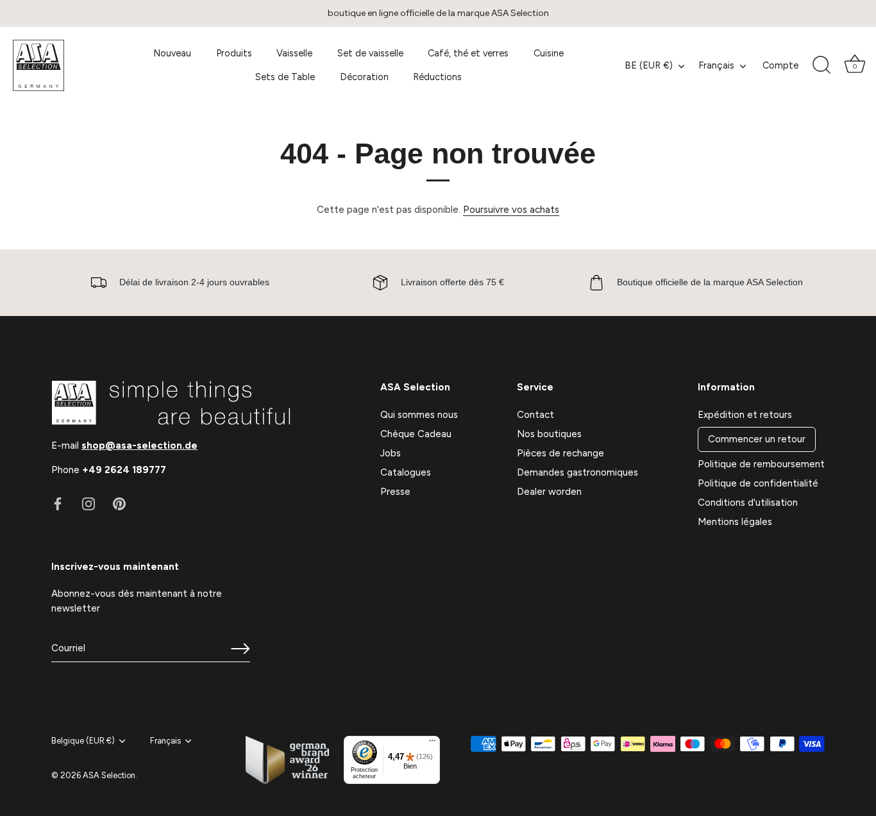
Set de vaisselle (370, 53)
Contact (535, 414)
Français (716, 65)
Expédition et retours (745, 414)
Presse (395, 491)
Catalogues (405, 472)
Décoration (364, 77)
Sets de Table (285, 77)
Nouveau (172, 53)
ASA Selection (109, 775)
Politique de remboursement (761, 464)
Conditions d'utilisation (748, 502)
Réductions (437, 77)
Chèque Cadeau (415, 434)
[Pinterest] (119, 503)
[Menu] (432, 743)
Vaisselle (294, 53)
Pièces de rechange (560, 453)
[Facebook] (57, 503)
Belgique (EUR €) (83, 740)
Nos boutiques (549, 434)
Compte (780, 65)
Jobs (390, 453)
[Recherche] (821, 65)
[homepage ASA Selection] (59, 65)
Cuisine (549, 53)
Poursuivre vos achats (511, 209)
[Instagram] (88, 503)
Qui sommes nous (419, 414)
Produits (234, 53)
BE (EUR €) (649, 65)
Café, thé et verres (468, 53)
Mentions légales (735, 522)
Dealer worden (549, 491)
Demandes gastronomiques (577, 472)
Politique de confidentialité (758, 483)
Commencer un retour (756, 439)
